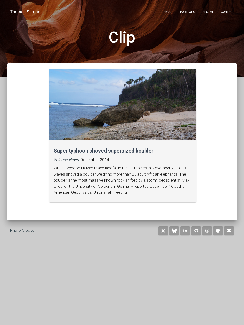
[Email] (229, 230)
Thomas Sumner (26, 11)
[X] (163, 230)
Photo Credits (22, 230)
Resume (208, 12)
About (168, 12)
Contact (227, 12)
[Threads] (207, 230)
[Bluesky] (174, 230)
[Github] (196, 230)
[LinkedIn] (185, 230)
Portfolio (187, 12)
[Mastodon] (218, 230)
